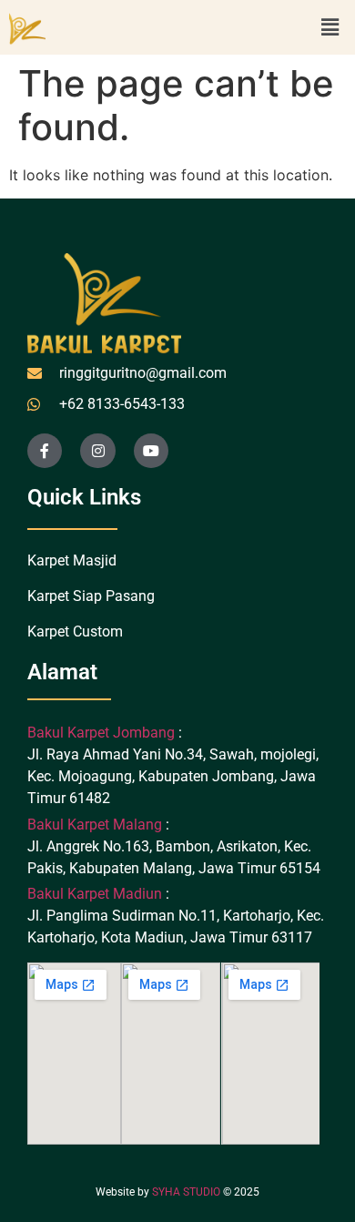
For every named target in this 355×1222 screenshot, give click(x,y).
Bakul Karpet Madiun (94, 893)
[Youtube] (151, 450)
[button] (330, 27)
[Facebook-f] (44, 450)
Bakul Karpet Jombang (102, 732)
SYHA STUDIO (186, 1192)
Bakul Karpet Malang (94, 824)
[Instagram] (97, 450)
